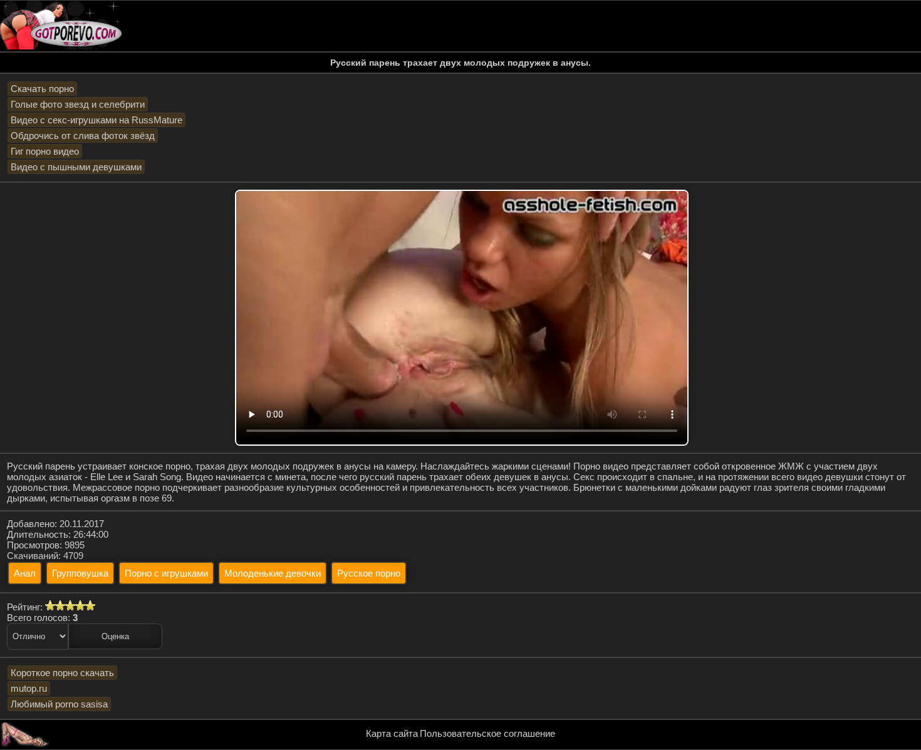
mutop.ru (29, 688)
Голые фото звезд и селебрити (78, 104)
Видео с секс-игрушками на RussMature (96, 120)
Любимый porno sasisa (59, 704)
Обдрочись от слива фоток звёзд (83, 135)
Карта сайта (392, 733)
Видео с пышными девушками (76, 167)
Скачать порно (42, 88)
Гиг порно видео (45, 151)
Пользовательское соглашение (487, 733)
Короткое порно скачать (62, 672)
